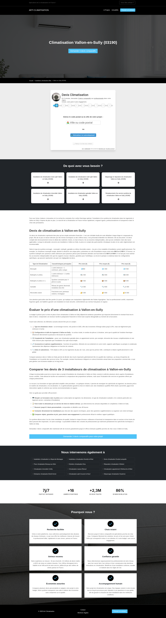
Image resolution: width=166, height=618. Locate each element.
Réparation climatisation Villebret (114, 464)
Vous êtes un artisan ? (110, 148)
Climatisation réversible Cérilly (43, 469)
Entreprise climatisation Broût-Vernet (45, 474)
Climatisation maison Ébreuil (77, 469)
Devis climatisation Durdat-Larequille (115, 459)
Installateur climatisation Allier (43, 80)
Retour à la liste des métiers (83, 144)
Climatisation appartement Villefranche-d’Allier (118, 469)
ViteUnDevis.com (102, 148)
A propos (106, 10)
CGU (83, 148)
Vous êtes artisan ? (127, 2)
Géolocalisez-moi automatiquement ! (84, 135)
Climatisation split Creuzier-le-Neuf (79, 474)
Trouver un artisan (127, 10)
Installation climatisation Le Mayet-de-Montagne (48, 459)
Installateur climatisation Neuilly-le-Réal (81, 459)
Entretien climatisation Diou (77, 464)
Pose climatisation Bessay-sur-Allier (45, 464)
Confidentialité (87, 148)
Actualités (115, 10)
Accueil (31, 80)
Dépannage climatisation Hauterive (114, 474)
